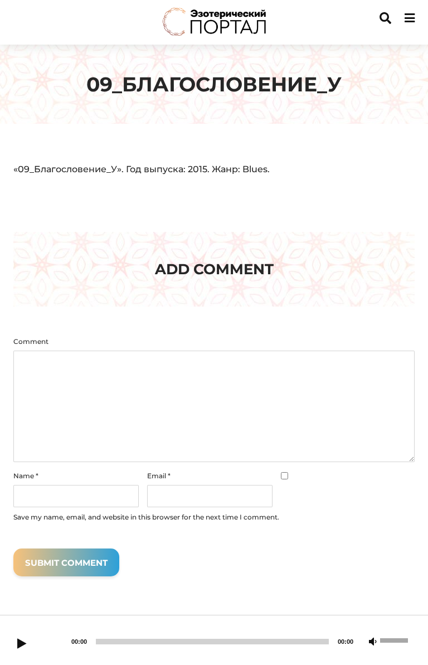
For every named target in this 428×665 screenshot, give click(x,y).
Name (25, 476)
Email (159, 476)
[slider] (395, 639)
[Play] (22, 644)
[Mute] (373, 642)
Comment (30, 341)
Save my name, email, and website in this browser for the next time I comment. (146, 517)
